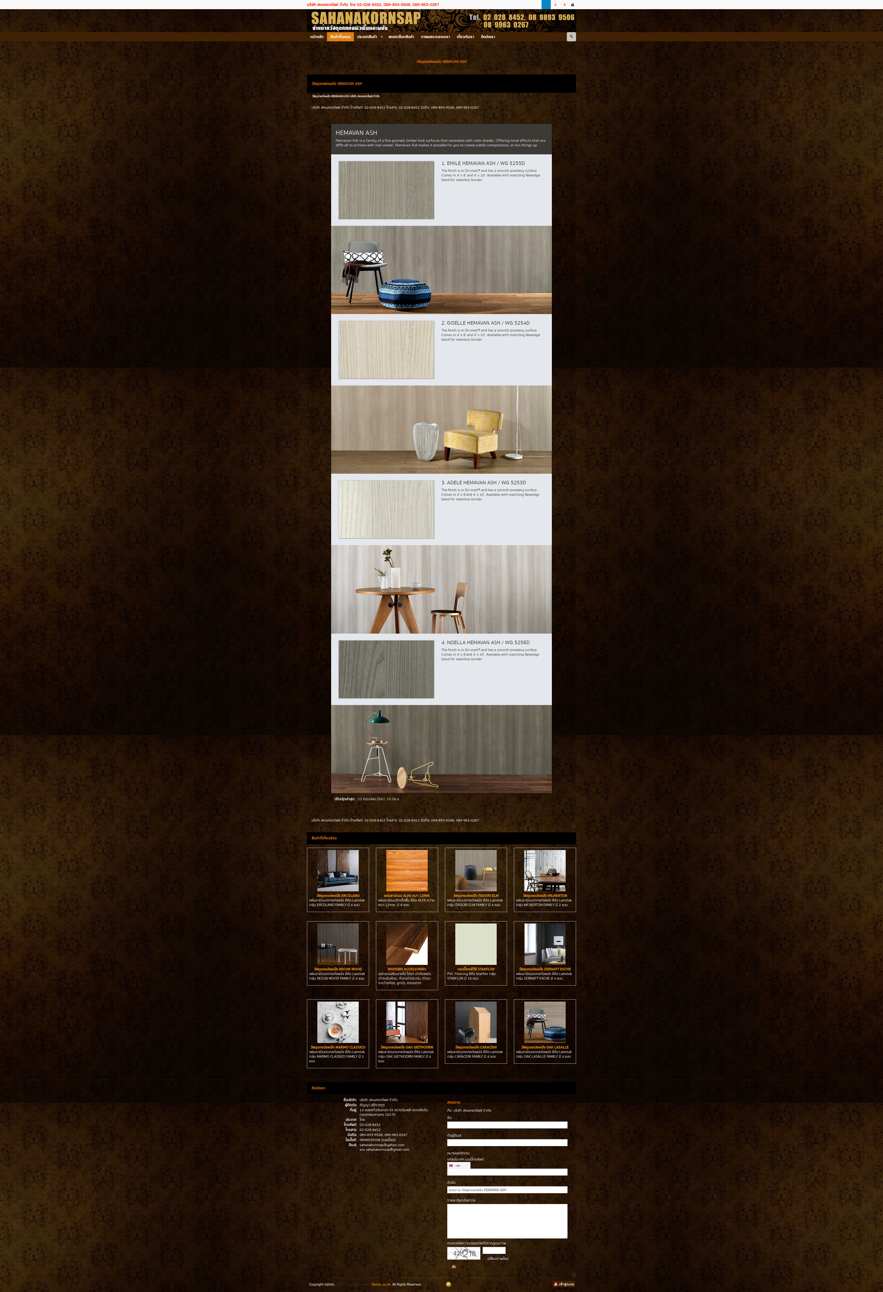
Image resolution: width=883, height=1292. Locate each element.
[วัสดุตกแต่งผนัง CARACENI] (476, 1022)
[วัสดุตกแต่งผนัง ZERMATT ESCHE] (545, 944)
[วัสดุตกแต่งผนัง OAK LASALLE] (545, 1022)
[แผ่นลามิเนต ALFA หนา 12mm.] (407, 870)
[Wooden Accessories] (407, 944)
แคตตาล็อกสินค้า (401, 37)
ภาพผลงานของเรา (435, 37)
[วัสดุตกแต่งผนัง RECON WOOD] (338, 944)
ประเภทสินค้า (367, 37)
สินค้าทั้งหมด (340, 37)
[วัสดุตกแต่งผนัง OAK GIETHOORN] (407, 1022)
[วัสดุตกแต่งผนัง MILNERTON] (545, 870)
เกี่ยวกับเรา (465, 37)
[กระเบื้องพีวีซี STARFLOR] (476, 944)
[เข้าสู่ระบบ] (572, 4)
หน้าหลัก (317, 37)
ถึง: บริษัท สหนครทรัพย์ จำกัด (469, 1110)
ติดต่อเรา (488, 37)
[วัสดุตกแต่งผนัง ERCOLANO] (338, 870)
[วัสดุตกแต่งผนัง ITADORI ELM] (476, 870)
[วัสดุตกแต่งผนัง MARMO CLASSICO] (338, 1022)
